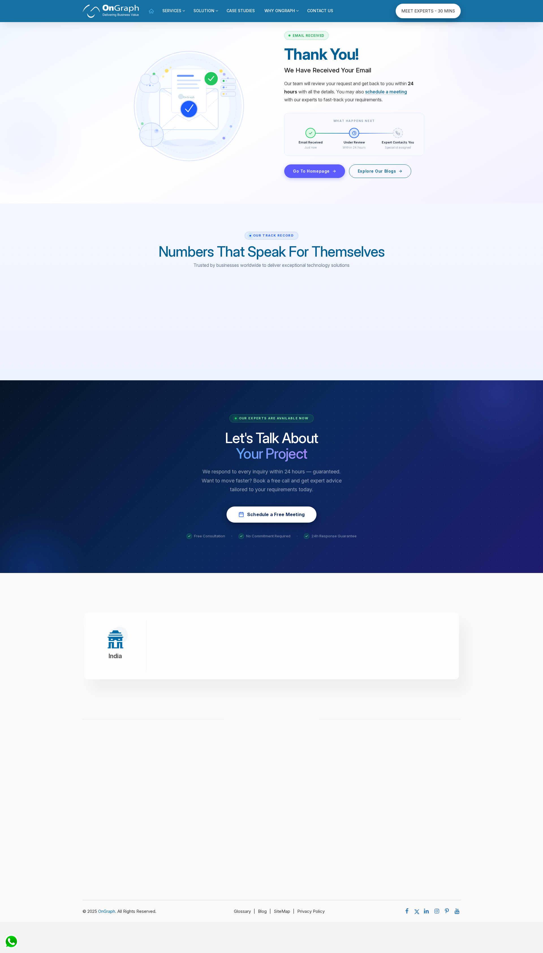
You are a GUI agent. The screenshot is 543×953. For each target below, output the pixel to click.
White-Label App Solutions (267, 808)
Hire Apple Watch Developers (352, 838)
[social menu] (408, 911)
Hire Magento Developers (348, 808)
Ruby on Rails (419, 848)
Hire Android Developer (346, 767)
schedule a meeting (386, 92)
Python (413, 828)
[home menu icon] (151, 11)
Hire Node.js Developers (347, 818)
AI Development (256, 787)
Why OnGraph (280, 10)
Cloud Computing (257, 797)
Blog (264, 911)
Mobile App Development (265, 767)
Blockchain (416, 879)
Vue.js (412, 797)
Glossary (244, 911)
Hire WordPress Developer (349, 848)
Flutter (412, 838)
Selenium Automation (261, 828)
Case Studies (241, 10)
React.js (414, 777)
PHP (410, 859)
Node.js (413, 767)
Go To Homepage (311, 171)
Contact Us (320, 10)
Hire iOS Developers (343, 787)
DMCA (106, 845)
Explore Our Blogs (377, 171)
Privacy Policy (311, 911)
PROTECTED (110, 848)
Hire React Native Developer (351, 859)
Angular (413, 787)
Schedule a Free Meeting (276, 514)
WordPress (417, 869)
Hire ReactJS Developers (348, 828)
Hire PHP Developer (343, 797)
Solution (204, 10)
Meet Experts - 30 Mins (428, 11)
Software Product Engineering (270, 818)
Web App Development (263, 777)
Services (172, 10)
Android (413, 818)
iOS (409, 808)
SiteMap (284, 911)
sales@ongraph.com (275, 721)
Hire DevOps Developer (346, 777)
